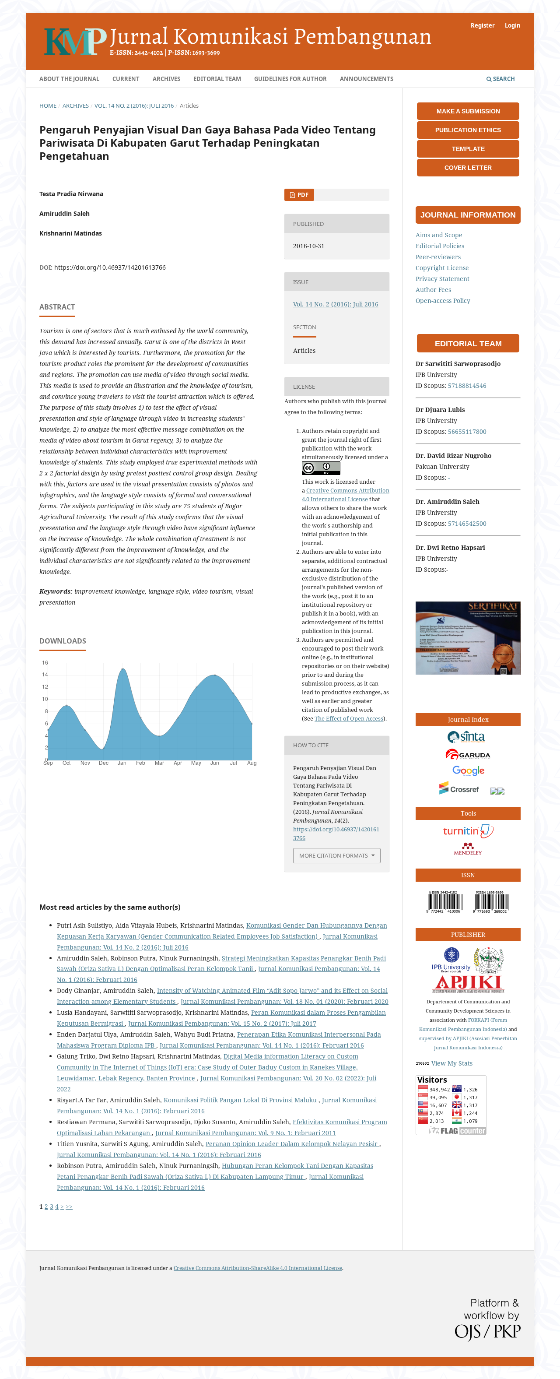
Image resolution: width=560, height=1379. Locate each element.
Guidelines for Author (290, 79)
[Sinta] (468, 742)
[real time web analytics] (423, 1063)
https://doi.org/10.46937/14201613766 (110, 267)
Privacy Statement (442, 278)
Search (503, 79)
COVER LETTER (468, 167)
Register (483, 25)
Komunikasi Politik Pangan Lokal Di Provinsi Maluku (241, 1100)
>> (69, 1206)
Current (126, 79)
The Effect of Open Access (349, 718)
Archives (166, 79)
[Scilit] (493, 792)
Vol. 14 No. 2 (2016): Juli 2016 (134, 105)
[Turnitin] (468, 836)
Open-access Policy (443, 300)
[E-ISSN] (445, 915)
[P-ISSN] (491, 915)
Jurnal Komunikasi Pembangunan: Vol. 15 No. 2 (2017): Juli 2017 (222, 1023)
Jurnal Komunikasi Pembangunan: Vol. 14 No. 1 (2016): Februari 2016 (262, 1045)
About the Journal (69, 79)
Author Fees (433, 289)
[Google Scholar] (468, 775)
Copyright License (442, 268)
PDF (302, 195)
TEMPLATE (468, 148)
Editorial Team (217, 79)
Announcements (366, 79)
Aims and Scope (439, 235)
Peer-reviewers (438, 257)
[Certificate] (468, 672)
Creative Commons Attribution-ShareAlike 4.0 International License (258, 1268)
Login (513, 25)
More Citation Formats (333, 855)
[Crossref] (460, 792)
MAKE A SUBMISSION (468, 111)
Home (47, 105)
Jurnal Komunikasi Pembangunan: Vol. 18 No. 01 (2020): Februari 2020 (284, 1001)
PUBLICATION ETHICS (468, 130)
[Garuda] (468, 758)
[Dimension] (500, 792)
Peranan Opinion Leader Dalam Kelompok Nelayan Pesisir (292, 1144)
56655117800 (467, 431)
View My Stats (451, 1063)
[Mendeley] (468, 855)
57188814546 (467, 385)
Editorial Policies (440, 246)
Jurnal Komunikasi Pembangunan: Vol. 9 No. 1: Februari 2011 (245, 1133)
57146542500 (467, 523)
